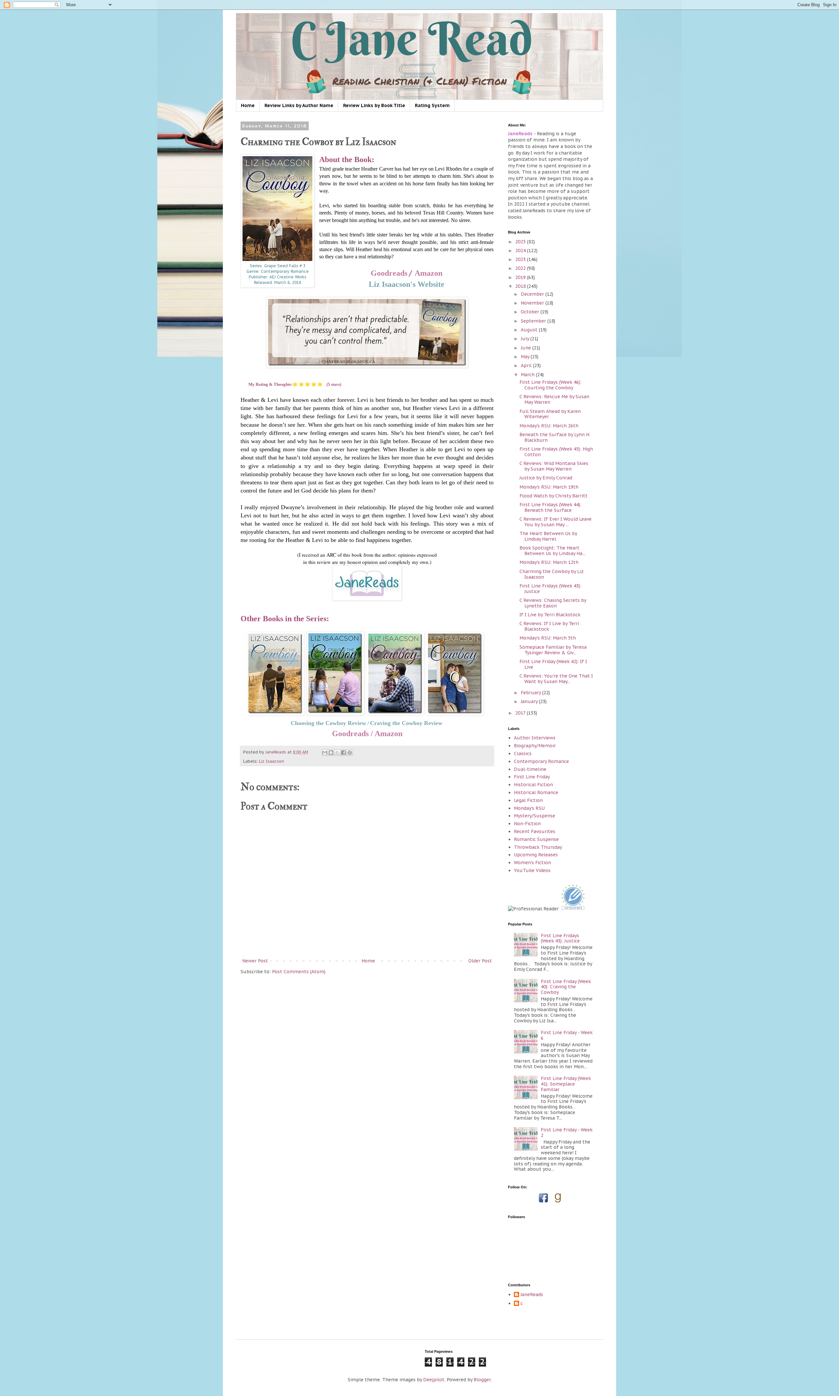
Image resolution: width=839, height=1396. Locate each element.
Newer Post (255, 961)
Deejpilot (433, 1380)
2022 (521, 268)
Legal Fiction (528, 800)
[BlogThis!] (331, 752)
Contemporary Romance (541, 761)
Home (248, 105)
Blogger (482, 1380)
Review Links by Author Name (298, 105)
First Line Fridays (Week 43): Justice (550, 588)
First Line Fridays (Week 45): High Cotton (556, 451)
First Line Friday (532, 777)
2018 (521, 286)
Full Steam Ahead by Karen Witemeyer (550, 414)
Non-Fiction (527, 824)
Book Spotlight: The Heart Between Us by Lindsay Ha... (552, 550)
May (526, 357)
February (531, 693)
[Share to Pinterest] (349, 752)
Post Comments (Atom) (298, 972)
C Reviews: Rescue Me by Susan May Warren (554, 399)
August (530, 330)
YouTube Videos (532, 870)
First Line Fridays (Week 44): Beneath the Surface (550, 507)
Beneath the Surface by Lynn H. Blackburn (554, 437)
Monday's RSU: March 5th (547, 638)
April (527, 365)
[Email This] (325, 752)
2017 (521, 713)
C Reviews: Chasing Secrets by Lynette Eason (552, 603)
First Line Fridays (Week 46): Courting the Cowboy (550, 385)
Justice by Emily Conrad (545, 478)
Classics (523, 753)
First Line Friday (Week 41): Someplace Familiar (566, 1083)
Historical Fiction (533, 785)
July (525, 339)
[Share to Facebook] (343, 752)
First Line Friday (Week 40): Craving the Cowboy (566, 987)
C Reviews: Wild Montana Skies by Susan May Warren (553, 466)
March (528, 375)
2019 (521, 277)
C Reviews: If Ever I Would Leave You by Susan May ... (555, 522)
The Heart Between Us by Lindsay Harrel (548, 536)
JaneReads (531, 1294)
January (530, 701)
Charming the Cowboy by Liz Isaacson (551, 574)
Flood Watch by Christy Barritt (553, 496)
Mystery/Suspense (534, 816)
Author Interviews (535, 738)
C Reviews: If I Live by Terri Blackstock (549, 626)
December (533, 294)
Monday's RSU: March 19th (548, 487)
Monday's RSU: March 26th (548, 426)
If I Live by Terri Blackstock (549, 615)
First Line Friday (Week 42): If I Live (553, 664)
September (534, 321)
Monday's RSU (529, 808)
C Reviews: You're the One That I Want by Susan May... (556, 678)
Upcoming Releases (536, 855)
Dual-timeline (530, 769)
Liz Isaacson (271, 761)
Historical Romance (536, 792)
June (526, 348)
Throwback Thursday (538, 847)
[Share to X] (337, 752)
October (530, 312)
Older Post (480, 961)
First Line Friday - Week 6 (567, 1035)
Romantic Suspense (536, 839)
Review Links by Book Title (374, 105)
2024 (521, 250)
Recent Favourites (534, 831)
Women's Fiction (532, 863)
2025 (521, 242)
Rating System (432, 105)
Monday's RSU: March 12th (548, 562)
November (533, 303)
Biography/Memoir (535, 746)
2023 (521, 259)
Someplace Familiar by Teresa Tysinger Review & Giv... (553, 650)
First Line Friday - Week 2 (567, 1132)
